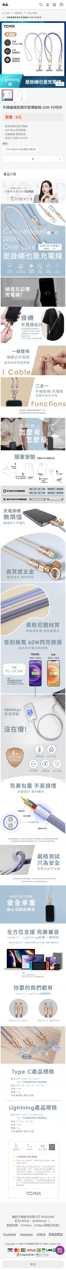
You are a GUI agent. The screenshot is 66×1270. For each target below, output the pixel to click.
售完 (32, 1264)
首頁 (8, 13)
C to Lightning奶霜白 (17, 149)
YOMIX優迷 (32, 13)
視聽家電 (18, 13)
